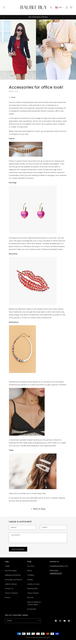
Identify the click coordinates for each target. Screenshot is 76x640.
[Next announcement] (72, 17)
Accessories (31, 609)
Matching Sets (32, 589)
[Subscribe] (38, 620)
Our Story (30, 566)
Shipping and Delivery (13, 575)
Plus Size (30, 597)
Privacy (7, 597)
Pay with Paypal (11, 571)
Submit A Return (11, 584)
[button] (4, 7)
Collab (7, 566)
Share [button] (13, 97)
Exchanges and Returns (13, 580)
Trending (30, 575)
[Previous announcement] (4, 17)
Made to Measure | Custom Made (34, 603)
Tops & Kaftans (33, 593)
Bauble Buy (34, 637)
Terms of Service (11, 593)
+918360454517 (56, 573)
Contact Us (9, 589)
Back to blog (39, 509)
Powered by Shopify (44, 637)
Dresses (30, 580)
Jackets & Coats (33, 584)
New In (29, 571)
